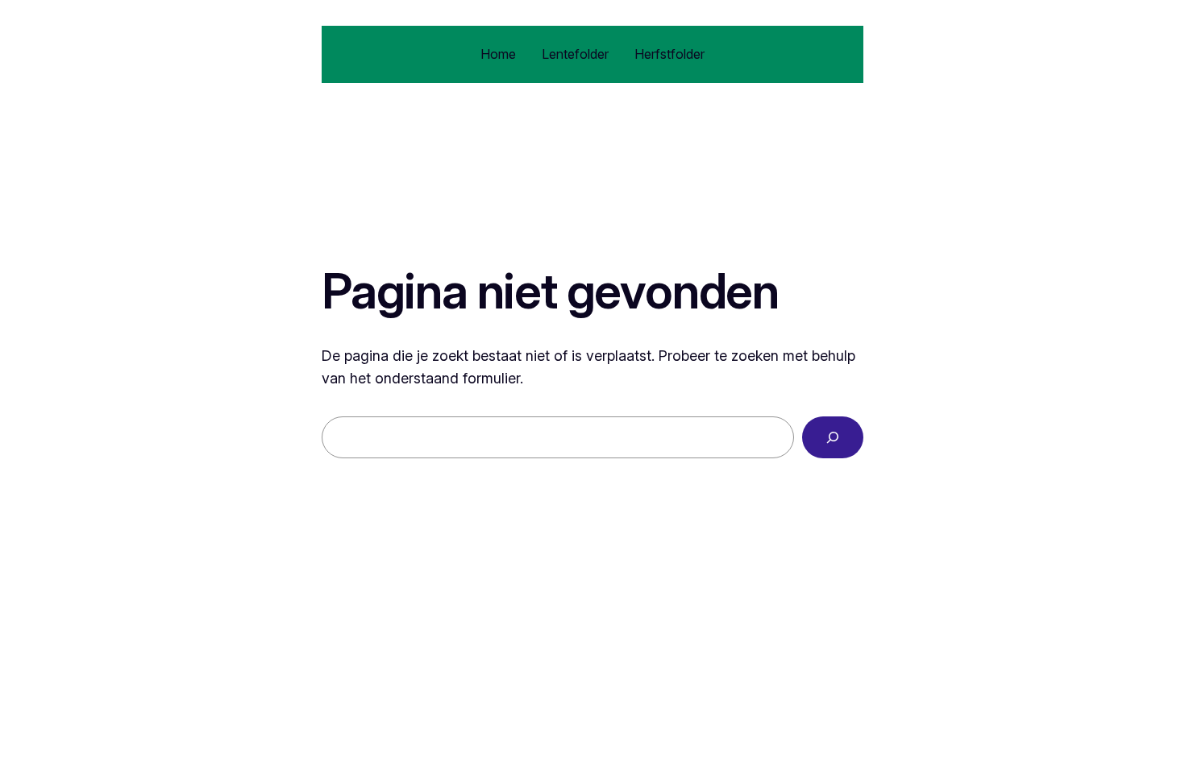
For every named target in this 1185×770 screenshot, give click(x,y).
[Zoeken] (832, 437)
